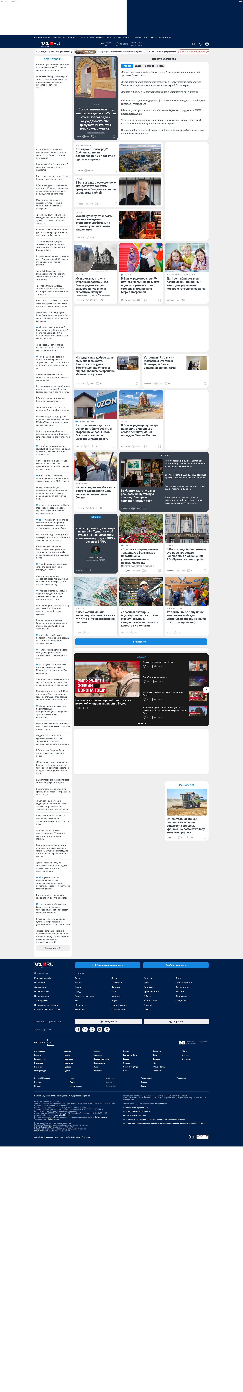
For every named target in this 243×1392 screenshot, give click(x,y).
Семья (147, 1009)
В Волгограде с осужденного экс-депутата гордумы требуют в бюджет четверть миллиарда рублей (96, 187)
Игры (153, 38)
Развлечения (150, 1000)
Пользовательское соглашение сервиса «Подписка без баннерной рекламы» (154, 1119)
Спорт (178, 978)
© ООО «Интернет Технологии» (79, 1137)
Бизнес (78, 982)
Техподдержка (41, 1000)
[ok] (92, 1029)
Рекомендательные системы (134, 1116)
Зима (114, 978)
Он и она (148, 978)
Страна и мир (182, 987)
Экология (180, 991)
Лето (114, 991)
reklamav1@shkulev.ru (178, 1096)
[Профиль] (207, 44)
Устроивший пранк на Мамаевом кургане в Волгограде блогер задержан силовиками (160, 362)
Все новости (53, 59)
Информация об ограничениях (135, 1108)
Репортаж (186, 784)
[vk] (85, 1029)
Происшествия (151, 991)
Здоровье (80, 1009)
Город (78, 991)
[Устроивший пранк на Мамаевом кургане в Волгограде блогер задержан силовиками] (196, 363)
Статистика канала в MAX (47, 1009)
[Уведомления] (200, 44)
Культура (116, 987)
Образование (118, 1009)
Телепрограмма (85, 38)
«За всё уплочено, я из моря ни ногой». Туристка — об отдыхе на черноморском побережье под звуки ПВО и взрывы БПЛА (95, 534)
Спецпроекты (182, 1000)
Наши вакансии (42, 996)
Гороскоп (110, 38)
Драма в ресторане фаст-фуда (158, 662)
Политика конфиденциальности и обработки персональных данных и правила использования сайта (164, 1123)
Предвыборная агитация (46, 1005)
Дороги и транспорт (85, 996)
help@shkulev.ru (53, 1119)
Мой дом (116, 996)
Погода (71, 38)
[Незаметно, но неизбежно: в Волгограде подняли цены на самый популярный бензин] (95, 466)
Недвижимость (42, 38)
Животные (80, 1005)
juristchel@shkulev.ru (99, 1117)
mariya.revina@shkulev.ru (44, 1131)
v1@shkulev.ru (64, 1115)
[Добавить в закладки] (114, 136)
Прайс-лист (40, 982)
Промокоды (164, 38)
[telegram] (77, 1029)
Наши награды (41, 991)
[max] (99, 1029)
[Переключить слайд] (206, 690)
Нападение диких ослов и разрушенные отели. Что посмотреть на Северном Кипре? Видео (165, 710)
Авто (77, 978)
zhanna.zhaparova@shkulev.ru (46, 1127)
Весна (78, 987)
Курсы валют (124, 38)
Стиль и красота (184, 982)
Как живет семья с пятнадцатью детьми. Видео (163, 693)
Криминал (117, 982)
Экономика (181, 996)
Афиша (99, 38)
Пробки (138, 38)
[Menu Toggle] (36, 44)
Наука (114, 1000)
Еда (76, 1000)
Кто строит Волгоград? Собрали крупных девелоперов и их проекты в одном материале (95, 154)
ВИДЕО (141, 656)
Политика (149, 987)
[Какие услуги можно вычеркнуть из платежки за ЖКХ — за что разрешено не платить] (95, 591)
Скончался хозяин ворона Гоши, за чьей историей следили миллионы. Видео (103, 701)
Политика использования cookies (136, 1112)
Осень (147, 982)
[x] (107, 1029)
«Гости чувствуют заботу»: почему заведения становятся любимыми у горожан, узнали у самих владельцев (94, 222)
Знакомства (59, 38)
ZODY (146, 38)
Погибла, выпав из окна (155, 677)
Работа (147, 996)
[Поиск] (193, 44)
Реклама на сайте (43, 978)
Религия (148, 1005)
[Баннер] (85, 51)
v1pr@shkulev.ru (160, 1104)
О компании (40, 987)
